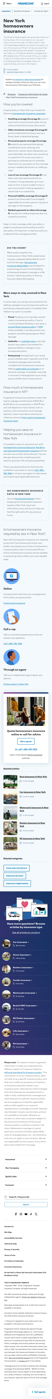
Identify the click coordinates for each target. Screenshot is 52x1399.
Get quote (39, 1391)
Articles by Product (22, 11)
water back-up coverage (27, 368)
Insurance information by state (33, 94)
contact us (23, 1361)
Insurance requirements (17, 883)
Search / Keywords (19, 1196)
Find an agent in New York (15, 684)
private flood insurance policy (22, 327)
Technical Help (10, 1244)
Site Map (8, 1232)
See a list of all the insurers (19, 1358)
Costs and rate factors (16, 868)
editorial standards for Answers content (23, 1072)
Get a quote (26, 741)
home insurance (34, 755)
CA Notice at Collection (14, 1261)
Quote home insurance (14, 603)
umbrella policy (28, 341)
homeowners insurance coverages (29, 113)
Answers (6, 11)
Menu (9, 3)
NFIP (40, 327)
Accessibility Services (13, 1238)
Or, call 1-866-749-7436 (26, 749)
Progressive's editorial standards (27, 79)
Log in (46, 3)
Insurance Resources (13, 1267)
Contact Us (9, 1226)
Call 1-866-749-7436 (12, 643)
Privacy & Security (11, 1249)
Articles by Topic (41, 11)
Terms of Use (9, 1255)
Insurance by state (14, 876)
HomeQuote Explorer (24, 498)
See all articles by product (26, 932)
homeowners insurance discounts (19, 447)
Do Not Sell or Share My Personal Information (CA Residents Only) (25, 1273)
